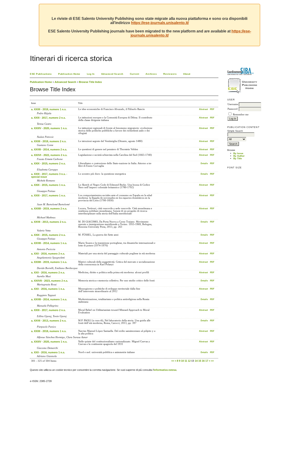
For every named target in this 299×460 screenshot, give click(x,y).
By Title (237, 158)
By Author (239, 156)
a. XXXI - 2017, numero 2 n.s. (48, 117)
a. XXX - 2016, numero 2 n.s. (48, 253)
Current (134, 74)
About (186, 74)
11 (186, 360)
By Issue (238, 153)
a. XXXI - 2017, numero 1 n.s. (48, 195)
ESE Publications (41, 74)
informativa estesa (165, 369)
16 (203, 360)
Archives (151, 74)
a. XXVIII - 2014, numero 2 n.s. (49, 149)
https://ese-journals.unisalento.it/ (160, 23)
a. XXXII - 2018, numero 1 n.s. (48, 109)
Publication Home (69, 74)
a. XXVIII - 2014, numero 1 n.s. (49, 243)
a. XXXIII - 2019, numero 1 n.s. (49, 262)
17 (206, 360)
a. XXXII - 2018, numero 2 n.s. (48, 141)
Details (204, 163)
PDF (212, 109)
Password (233, 109)
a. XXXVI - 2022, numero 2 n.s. (49, 155)
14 (196, 360)
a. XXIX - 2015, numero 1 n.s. (48, 185)
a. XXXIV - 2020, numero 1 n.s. (49, 128)
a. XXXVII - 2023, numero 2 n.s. (49, 280)
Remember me (241, 114)
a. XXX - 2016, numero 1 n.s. (48, 288)
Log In (91, 74)
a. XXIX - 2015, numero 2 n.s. (48, 163)
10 (182, 360)
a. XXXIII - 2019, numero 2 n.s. (49, 208)
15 (199, 360)
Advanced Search (112, 74)
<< (172, 360)
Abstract (203, 109)
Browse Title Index (90, 82)
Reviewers (170, 74)
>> (212, 360)
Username (233, 104)
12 (189, 360)
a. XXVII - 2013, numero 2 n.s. (48, 221)
